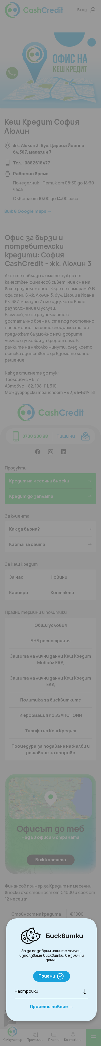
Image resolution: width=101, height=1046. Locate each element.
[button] (51, 991)
